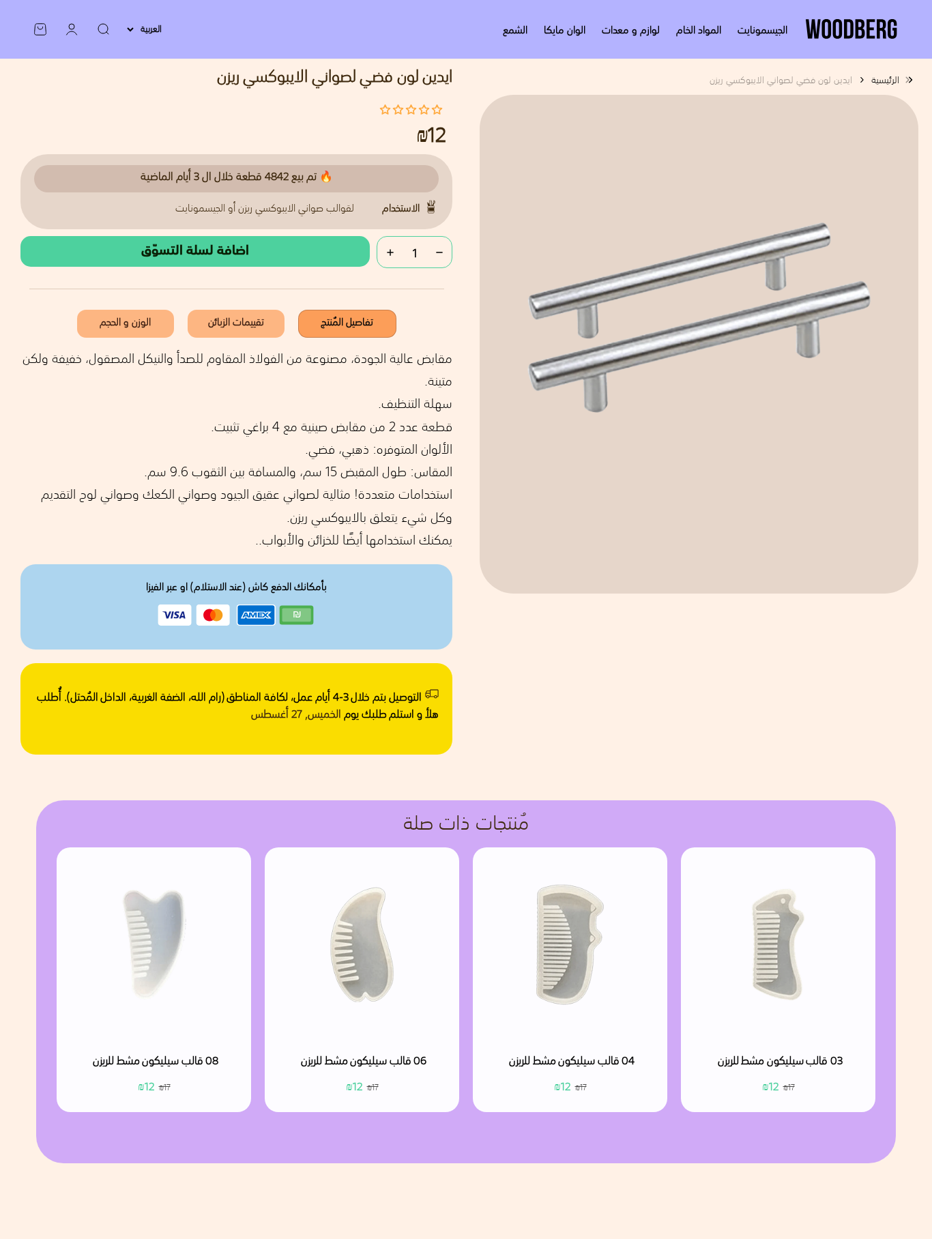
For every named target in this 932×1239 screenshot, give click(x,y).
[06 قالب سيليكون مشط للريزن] (362, 944)
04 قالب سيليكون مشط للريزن (572, 1061)
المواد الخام (698, 29)
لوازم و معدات (631, 29)
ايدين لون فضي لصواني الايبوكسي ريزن (781, 79)
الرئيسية (885, 79)
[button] (411, 109)
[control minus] (439, 252)
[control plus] (390, 252)
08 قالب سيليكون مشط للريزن (155, 1061)
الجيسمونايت (762, 29)
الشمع (515, 29)
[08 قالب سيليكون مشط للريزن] (154, 944)
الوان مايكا (564, 29)
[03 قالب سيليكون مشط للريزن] (778, 944)
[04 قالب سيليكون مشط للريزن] (570, 944)
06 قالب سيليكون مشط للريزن (363, 1061)
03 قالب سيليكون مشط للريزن (780, 1061)
